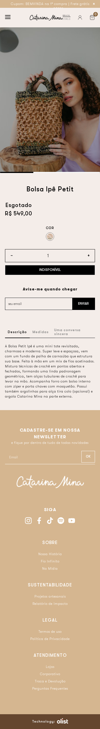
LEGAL (50, 620)
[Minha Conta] (80, 17)
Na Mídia (50, 569)
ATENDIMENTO (50, 655)
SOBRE (50, 542)
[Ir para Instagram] (28, 521)
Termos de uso (50, 632)
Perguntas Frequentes (50, 688)
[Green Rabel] (50, 236)
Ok (88, 456)
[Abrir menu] (8, 17)
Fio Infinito (50, 561)
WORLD (66, 19)
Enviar (83, 303)
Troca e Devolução (50, 681)
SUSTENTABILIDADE (50, 585)
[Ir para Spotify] (61, 521)
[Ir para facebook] (39, 521)
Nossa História (50, 554)
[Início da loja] (46, 17)
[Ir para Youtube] (71, 521)
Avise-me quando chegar (50, 289)
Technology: (43, 721)
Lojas (50, 667)
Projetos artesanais (50, 596)
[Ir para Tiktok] (50, 521)
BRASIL (67, 16)
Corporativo (50, 674)
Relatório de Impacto (50, 604)
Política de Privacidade (50, 639)
